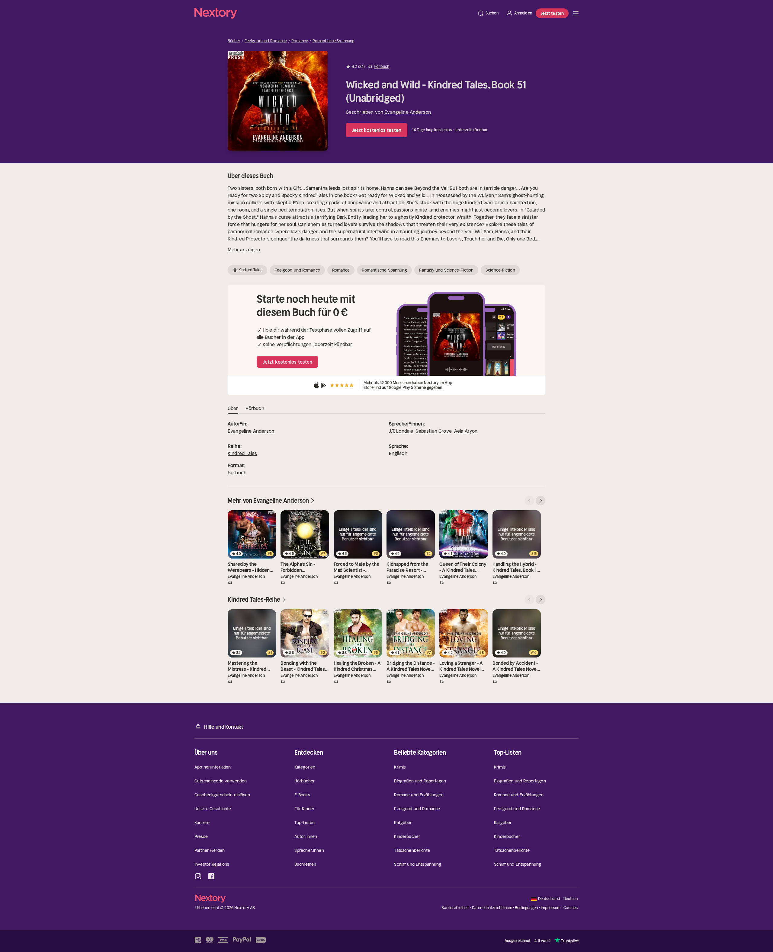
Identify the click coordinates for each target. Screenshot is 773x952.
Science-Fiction (500, 270)
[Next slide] (540, 500)
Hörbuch (237, 473)
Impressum (550, 907)
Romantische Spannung (333, 41)
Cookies (570, 908)
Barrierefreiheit (455, 907)
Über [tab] (233, 408)
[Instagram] (198, 876)
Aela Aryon (466, 431)
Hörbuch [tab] (254, 408)
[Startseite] (333, 13)
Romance (299, 41)
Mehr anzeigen (244, 250)
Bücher (234, 41)
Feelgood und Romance (266, 41)
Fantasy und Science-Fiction (446, 270)
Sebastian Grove (433, 431)
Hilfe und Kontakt (223, 727)
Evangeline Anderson (407, 112)
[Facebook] (211, 876)
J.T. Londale (401, 431)
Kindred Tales (242, 453)
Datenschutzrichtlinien (492, 907)
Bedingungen (526, 907)
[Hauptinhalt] (576, 13)
